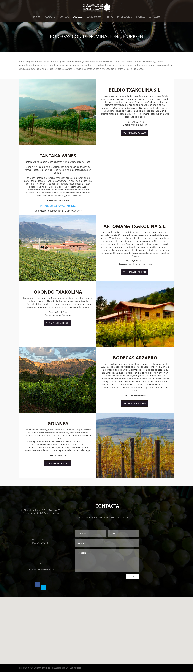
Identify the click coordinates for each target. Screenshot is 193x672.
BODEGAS (78, 17)
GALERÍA (140, 17)
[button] (96, 621)
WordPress (75, 667)
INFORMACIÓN (124, 17)
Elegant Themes (41, 667)
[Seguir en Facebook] (37, 584)
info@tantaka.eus (48, 205)
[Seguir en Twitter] (43, 587)
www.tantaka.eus (67, 205)
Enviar (133, 576)
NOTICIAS (64, 17)
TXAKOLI (48, 17)
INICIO (36, 17)
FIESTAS (109, 17)
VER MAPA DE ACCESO (134, 132)
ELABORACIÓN (94, 17)
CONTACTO (154, 17)
